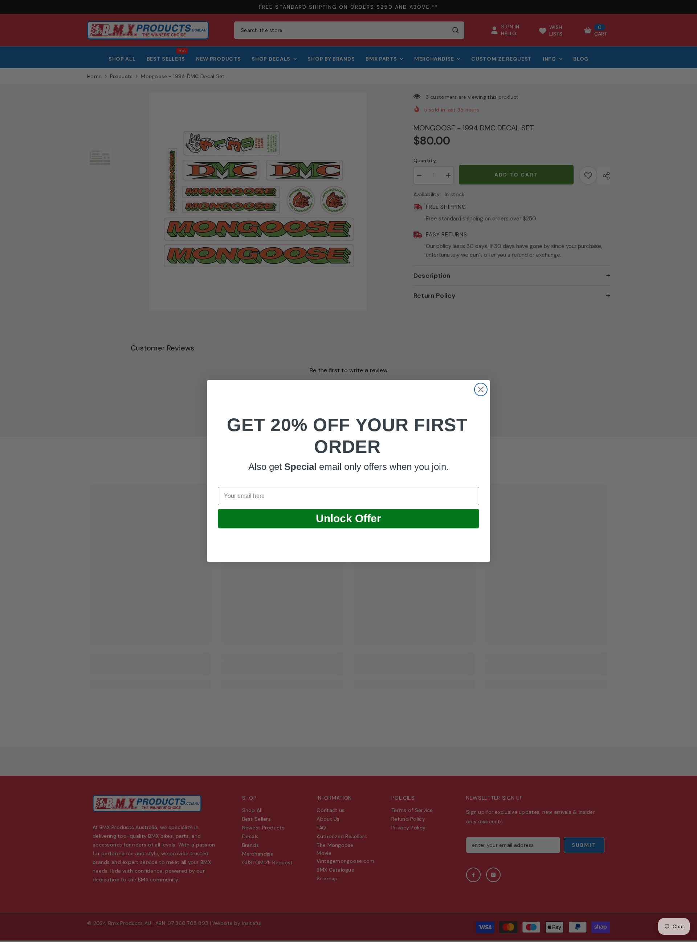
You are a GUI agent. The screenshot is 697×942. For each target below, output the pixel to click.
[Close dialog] (480, 389)
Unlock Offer (348, 518)
